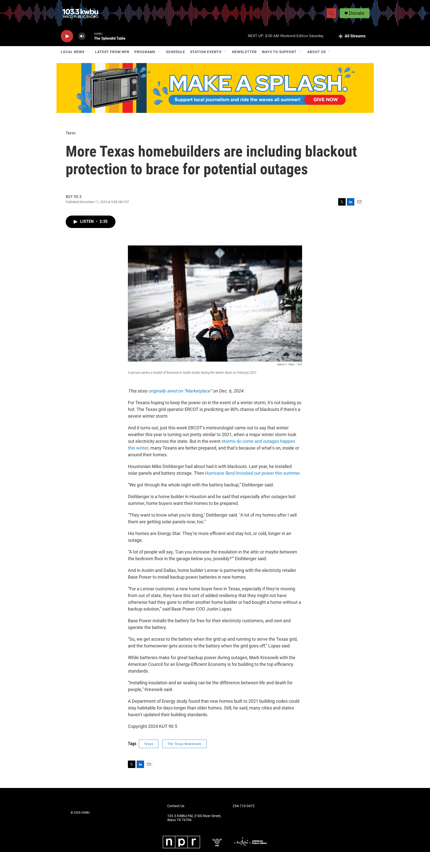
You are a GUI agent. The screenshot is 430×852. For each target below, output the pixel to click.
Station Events (205, 52)
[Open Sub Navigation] (88, 52)
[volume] (82, 36)
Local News (72, 52)
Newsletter (244, 52)
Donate (356, 13)
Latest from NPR (112, 52)
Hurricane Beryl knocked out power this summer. (252, 473)
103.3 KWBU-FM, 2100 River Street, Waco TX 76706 (194, 818)
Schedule (175, 52)
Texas (71, 132)
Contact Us (175, 806)
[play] (67, 36)
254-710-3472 (244, 806)
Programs (144, 52)
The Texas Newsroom (184, 744)
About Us (316, 52)
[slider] (90, 36)
